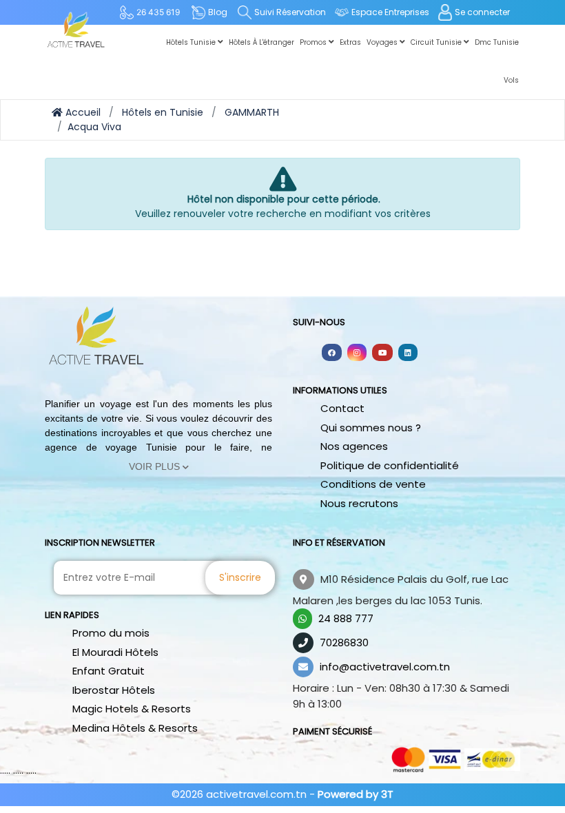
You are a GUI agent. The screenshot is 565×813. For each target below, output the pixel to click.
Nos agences (354, 446)
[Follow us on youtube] (382, 352)
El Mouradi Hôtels (115, 652)
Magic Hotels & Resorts (131, 708)
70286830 (344, 642)
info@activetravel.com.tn (385, 666)
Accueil (82, 112)
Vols (511, 80)
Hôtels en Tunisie (162, 112)
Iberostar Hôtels (113, 690)
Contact (342, 408)
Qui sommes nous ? (370, 427)
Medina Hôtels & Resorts (135, 728)
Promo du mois (111, 633)
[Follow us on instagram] (357, 352)
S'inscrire (240, 577)
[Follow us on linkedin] (408, 352)
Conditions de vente (373, 484)
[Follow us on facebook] (331, 352)
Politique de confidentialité (389, 465)
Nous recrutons (359, 503)
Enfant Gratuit (108, 670)
